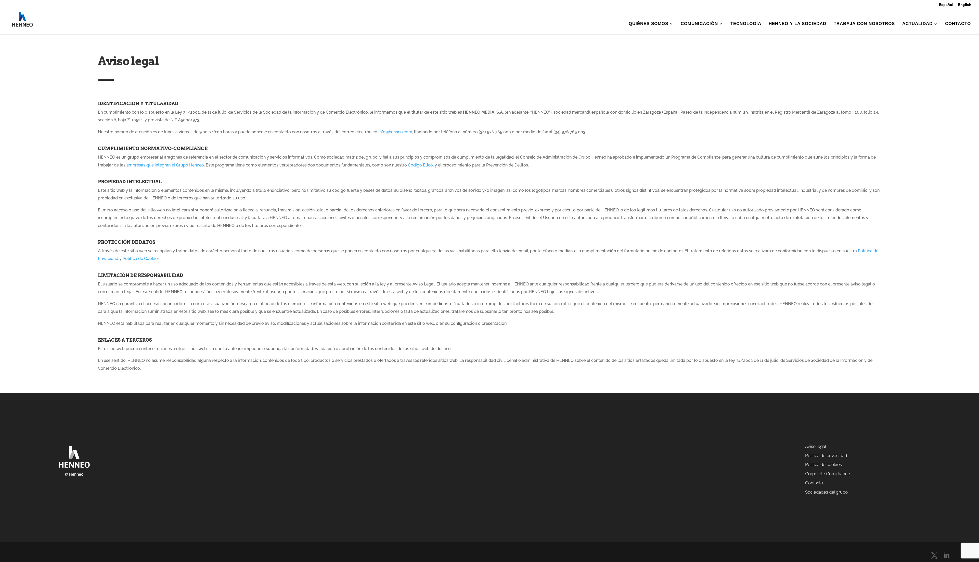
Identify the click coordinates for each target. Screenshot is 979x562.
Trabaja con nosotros (864, 24)
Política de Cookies (141, 258)
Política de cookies (823, 464)
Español (946, 5)
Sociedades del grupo (826, 492)
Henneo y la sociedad (797, 24)
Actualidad (917, 24)
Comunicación (699, 24)
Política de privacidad (826, 455)
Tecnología (745, 24)
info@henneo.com (395, 131)
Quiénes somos (648, 24)
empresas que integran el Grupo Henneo (164, 165)
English (964, 5)
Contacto (958, 24)
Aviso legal (815, 446)
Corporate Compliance (827, 473)
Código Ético (420, 165)
